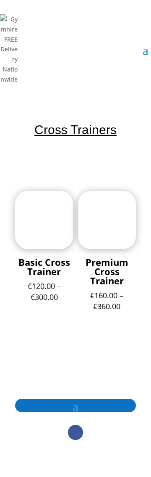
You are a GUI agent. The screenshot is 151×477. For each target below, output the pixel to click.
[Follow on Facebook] (75, 432)
